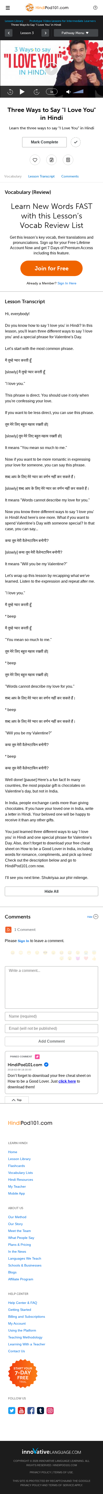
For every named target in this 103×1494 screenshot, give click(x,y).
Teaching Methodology (25, 1337)
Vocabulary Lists (20, 1173)
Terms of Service (61, 1485)
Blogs (12, 1272)
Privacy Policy (40, 1472)
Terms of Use (63, 1472)
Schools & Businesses (24, 1265)
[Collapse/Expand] (51, 916)
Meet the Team (19, 1231)
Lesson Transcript (41, 176)
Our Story (15, 1224)
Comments (70, 176)
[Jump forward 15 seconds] (36, 91)
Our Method (17, 1217)
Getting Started (19, 1310)
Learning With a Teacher (26, 1344)
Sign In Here (66, 283)
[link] (8, 33)
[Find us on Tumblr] (40, 1410)
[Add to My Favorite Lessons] (35, 160)
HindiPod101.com (65, 1465)
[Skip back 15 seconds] (10, 91)
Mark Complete (44, 142)
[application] (51, 69)
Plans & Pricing (19, 1245)
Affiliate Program (20, 1279)
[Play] (22, 92)
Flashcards (16, 1166)
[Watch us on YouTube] (21, 1410)
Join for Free (52, 268)
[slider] (78, 92)
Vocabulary (13, 176)
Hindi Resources (20, 1179)
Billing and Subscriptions (26, 1316)
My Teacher (17, 1186)
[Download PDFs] (68, 160)
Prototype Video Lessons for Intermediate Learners (62, 21)
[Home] (47, 11)
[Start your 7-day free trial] (23, 1373)
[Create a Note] (51, 160)
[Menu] (7, 7)
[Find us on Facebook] (31, 1410)
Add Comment (51, 1041)
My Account (17, 1323)
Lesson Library (14, 21)
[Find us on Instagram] (50, 1410)
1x (51, 91)
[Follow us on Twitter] (12, 1410)
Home (12, 1152)
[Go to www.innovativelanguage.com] (51, 1451)
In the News (17, 1251)
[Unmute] (69, 92)
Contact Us (16, 1351)
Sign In (23, 941)
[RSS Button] (8, 929)
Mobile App (16, 1193)
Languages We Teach (24, 1258)
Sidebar (76, 33)
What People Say (21, 1238)
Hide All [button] (51, 891)
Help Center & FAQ (22, 1303)
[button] (95, 7)
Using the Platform (22, 1330)
